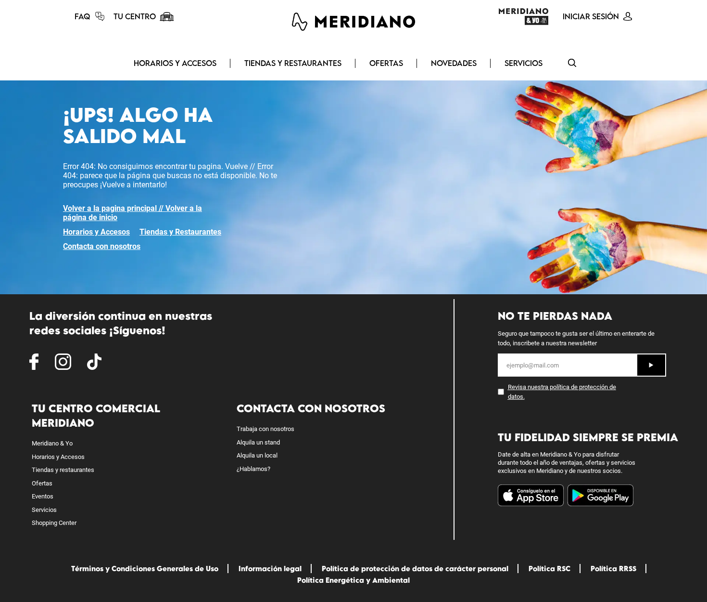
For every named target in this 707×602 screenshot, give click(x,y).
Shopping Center (54, 522)
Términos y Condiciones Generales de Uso (144, 568)
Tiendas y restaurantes (63, 469)
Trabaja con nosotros (265, 428)
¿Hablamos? (253, 468)
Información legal (270, 568)
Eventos (42, 496)
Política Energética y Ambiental (353, 580)
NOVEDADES (454, 63)
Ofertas (386, 63)
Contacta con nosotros (101, 246)
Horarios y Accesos (175, 63)
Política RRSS (613, 568)
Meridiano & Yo (52, 443)
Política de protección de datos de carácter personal (415, 568)
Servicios (524, 63)
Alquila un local (257, 455)
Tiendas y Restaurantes (292, 63)
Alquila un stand (258, 442)
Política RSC (549, 568)
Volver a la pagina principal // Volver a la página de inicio (132, 213)
